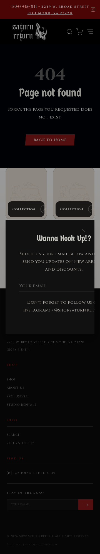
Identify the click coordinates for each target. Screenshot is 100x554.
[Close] (83, 231)
